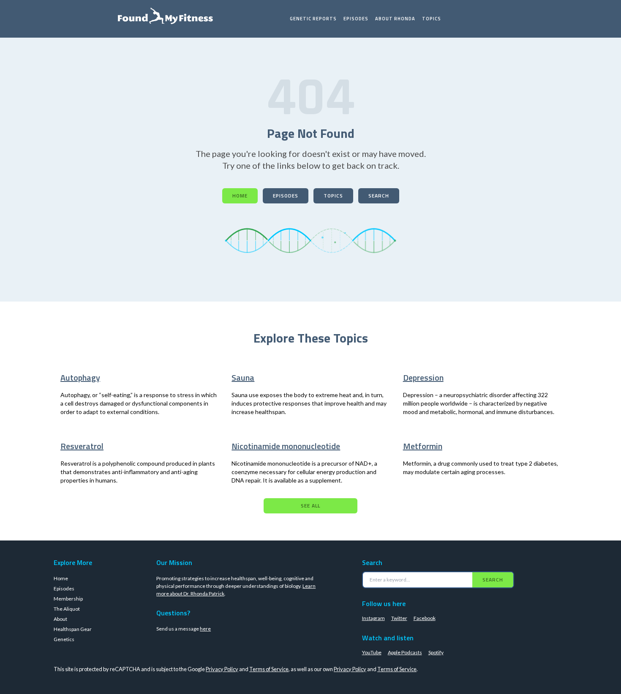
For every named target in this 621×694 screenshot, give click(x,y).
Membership (68, 598)
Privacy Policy (222, 669)
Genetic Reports (313, 18)
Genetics (64, 639)
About (60, 619)
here (205, 628)
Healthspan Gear (73, 629)
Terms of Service (269, 669)
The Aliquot (67, 609)
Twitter (399, 618)
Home (240, 196)
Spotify (436, 652)
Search (378, 196)
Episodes (355, 18)
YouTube (371, 652)
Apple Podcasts (405, 652)
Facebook (425, 618)
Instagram (373, 618)
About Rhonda (395, 18)
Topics (431, 18)
